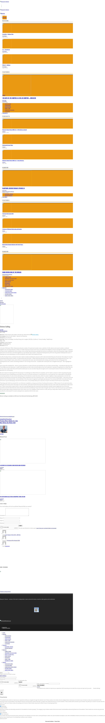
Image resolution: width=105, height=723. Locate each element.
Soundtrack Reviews (9, 110)
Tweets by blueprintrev (5, 591)
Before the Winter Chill (8, 423)
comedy (9, 416)
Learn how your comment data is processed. (46, 528)
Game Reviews (8, 107)
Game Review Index (9, 295)
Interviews (7, 283)
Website (2, 523)
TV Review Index (8, 291)
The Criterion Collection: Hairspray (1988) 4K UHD (12, 496)
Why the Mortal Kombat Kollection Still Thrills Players (12, 244)
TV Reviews (7, 643)
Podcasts (5, 113)
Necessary (3, 706)
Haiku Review (8, 281)
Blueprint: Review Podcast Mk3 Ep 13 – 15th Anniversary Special (14, 129)
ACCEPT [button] (2, 690)
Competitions (8, 277)
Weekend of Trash (9, 286)
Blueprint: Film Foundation (6, 628)
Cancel (38, 686)
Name (2, 518)
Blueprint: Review (5, 191)
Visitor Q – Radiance (6, 65)
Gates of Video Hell (9, 280)
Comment (2, 515)
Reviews (4, 17)
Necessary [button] (2, 704)
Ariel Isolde (4, 100)
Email (1, 520)
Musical (12, 416)
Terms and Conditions (49, 721)
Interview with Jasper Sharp (7, 145)
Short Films (7, 108)
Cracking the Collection (10, 278)
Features (4, 197)
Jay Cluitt (1, 329)
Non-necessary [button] (3, 712)
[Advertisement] (36, 406)
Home (3, 632)
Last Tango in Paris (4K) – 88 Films (12, 535)
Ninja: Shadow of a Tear (9, 421)
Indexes (4, 288)
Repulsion (7, 546)
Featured (3, 131)
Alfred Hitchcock (3, 416)
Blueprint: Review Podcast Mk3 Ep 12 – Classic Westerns (13, 160)
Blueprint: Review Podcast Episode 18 (13, 188)
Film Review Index (9, 289)
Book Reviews (8, 103)
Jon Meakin (2, 467)
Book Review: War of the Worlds (11, 272)
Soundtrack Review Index (11, 292)
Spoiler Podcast (9, 195)
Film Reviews (4, 51)
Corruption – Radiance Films (7, 34)
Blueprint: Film (4, 627)
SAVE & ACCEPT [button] (3, 718)
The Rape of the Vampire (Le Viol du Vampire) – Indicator (19, 98)
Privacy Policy (57, 721)
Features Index (8, 294)
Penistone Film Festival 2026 (7, 213)
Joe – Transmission (6, 49)
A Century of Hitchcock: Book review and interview (12, 229)
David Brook (4, 190)
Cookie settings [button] (96, 688)
